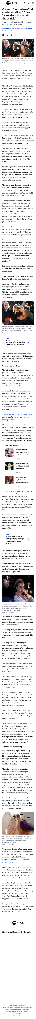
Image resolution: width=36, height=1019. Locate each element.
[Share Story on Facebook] (3, 35)
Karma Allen (7, 28)
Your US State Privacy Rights (18, 1005)
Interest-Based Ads (26, 1007)
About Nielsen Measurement (14, 1009)
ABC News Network (13, 1003)
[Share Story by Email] (11, 35)
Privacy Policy (23, 1003)
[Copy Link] (15, 35)
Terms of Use (25, 1009)
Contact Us (18, 1014)
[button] (3, 2)
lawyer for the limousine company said (18, 414)
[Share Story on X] (7, 35)
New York (23, 73)
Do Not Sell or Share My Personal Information (17, 1011)
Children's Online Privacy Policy (11, 1007)
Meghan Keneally (17, 28)
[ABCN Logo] (11, 3)
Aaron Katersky (28, 28)
